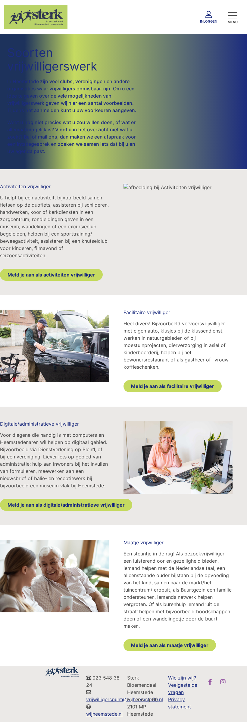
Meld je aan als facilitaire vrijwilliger (172, 386)
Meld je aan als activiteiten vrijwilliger (51, 275)
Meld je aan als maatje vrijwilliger (169, 645)
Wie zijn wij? (182, 678)
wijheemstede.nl (104, 714)
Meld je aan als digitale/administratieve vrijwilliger (66, 505)
